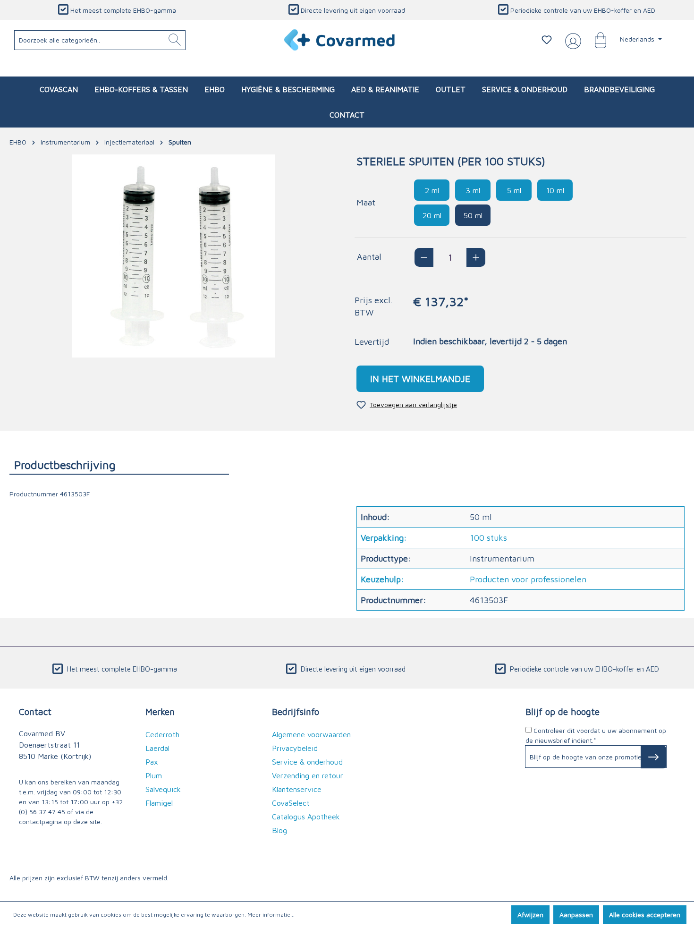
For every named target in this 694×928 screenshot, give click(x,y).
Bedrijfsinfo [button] (295, 711)
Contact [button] (35, 711)
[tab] (119, 464)
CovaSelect (291, 803)
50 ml (473, 215)
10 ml (555, 190)
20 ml (432, 215)
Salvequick (163, 789)
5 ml (514, 190)
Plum (153, 775)
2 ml (432, 190)
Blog (279, 830)
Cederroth (162, 734)
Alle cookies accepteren (644, 915)
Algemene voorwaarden (311, 734)
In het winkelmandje (420, 378)
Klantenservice (297, 789)
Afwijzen (530, 915)
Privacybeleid (295, 748)
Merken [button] (160, 711)
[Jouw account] (571, 40)
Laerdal (157, 748)
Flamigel (159, 803)
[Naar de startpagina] (340, 40)
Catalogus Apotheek (306, 816)
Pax (151, 762)
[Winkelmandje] (596, 40)
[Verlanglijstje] (547, 40)
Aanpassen (576, 915)
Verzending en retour (307, 775)
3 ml (473, 190)
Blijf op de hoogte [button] (562, 711)
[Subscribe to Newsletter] (654, 757)
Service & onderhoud (307, 762)
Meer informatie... (271, 914)
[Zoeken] (175, 40)
